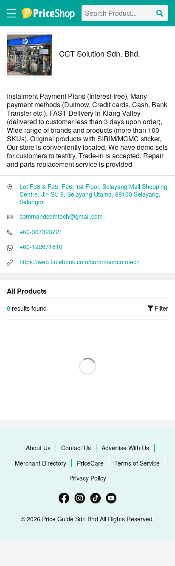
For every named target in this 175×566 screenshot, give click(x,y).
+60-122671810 (41, 246)
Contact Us (76, 447)
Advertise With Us (125, 447)
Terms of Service (137, 463)
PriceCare (90, 463)
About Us (38, 447)
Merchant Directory (40, 463)
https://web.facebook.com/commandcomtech (80, 262)
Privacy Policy (87, 478)
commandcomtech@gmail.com (61, 216)
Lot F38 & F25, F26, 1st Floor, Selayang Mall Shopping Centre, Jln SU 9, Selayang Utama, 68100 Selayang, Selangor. (93, 194)
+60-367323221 (41, 231)
